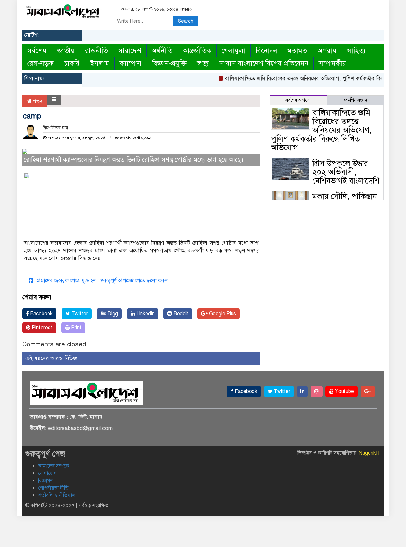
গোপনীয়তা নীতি (53, 488)
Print (76, 327)
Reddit (180, 313)
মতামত (297, 50)
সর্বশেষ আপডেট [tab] (298, 100)
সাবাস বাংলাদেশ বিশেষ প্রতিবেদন (263, 63)
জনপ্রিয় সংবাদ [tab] (355, 100)
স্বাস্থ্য (203, 63)
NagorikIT (370, 453)
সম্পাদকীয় (332, 63)
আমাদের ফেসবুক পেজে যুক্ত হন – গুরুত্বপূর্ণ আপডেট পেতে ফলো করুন (101, 280)
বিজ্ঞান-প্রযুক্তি (169, 63)
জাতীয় (66, 50)
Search (185, 21)
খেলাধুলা (233, 50)
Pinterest (41, 327)
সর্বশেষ (37, 50)
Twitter (79, 313)
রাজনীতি (96, 50)
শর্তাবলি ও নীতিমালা (57, 495)
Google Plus (222, 313)
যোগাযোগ (47, 473)
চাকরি (72, 63)
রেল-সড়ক (40, 63)
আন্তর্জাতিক (197, 50)
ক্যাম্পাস (130, 63)
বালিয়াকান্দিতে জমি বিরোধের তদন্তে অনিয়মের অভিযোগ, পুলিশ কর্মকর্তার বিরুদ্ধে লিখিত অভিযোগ (321, 130)
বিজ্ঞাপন (45, 480)
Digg (112, 313)
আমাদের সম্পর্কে (53, 466)
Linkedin (144, 313)
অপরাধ (327, 50)
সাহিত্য (356, 50)
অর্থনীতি (162, 50)
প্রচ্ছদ (37, 101)
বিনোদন (266, 50)
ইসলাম (99, 63)
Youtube (344, 391)
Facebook (41, 313)
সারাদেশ (129, 50)
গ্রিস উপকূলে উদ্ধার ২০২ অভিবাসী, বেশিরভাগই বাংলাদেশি (345, 172)
